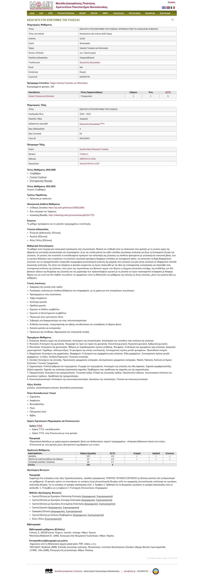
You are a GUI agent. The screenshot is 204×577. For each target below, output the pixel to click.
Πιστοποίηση (134, 13)
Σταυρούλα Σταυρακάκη (90, 62)
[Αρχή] (41, 9)
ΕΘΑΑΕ (94, 13)
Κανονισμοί (165, 13)
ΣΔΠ (41, 13)
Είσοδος (171, 2)
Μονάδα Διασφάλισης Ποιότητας (68, 571)
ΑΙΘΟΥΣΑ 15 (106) (88, 159)
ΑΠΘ (50, 13)
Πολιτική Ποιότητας (65, 13)
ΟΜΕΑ (105, 13)
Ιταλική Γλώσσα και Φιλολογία (41, 96)
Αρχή (31, 13)
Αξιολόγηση (118, 13)
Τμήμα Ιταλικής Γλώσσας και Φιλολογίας (69, 83)
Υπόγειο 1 (84, 154)
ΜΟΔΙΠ (82, 13)
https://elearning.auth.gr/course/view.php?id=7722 (71, 215)
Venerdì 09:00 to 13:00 (89, 164)
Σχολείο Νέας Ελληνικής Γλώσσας (94, 149)
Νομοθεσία (150, 13)
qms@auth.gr (129, 571)
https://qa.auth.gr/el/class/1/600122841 (66, 207)
